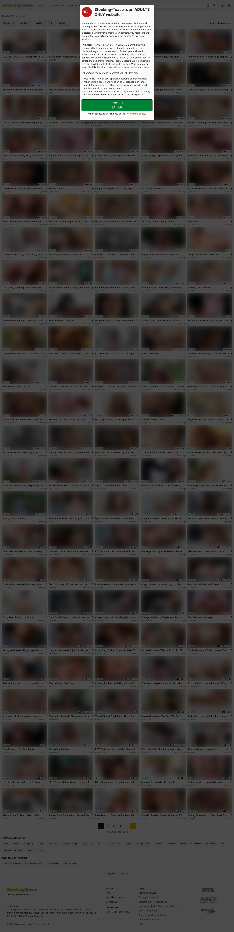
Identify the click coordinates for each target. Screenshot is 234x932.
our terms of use (136, 113)
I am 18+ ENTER (117, 105)
